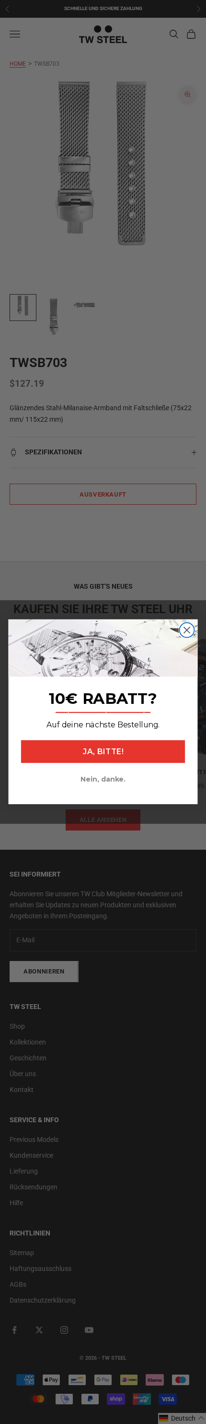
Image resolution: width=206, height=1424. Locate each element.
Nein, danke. (102, 779)
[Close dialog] (187, 630)
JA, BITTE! (103, 751)
